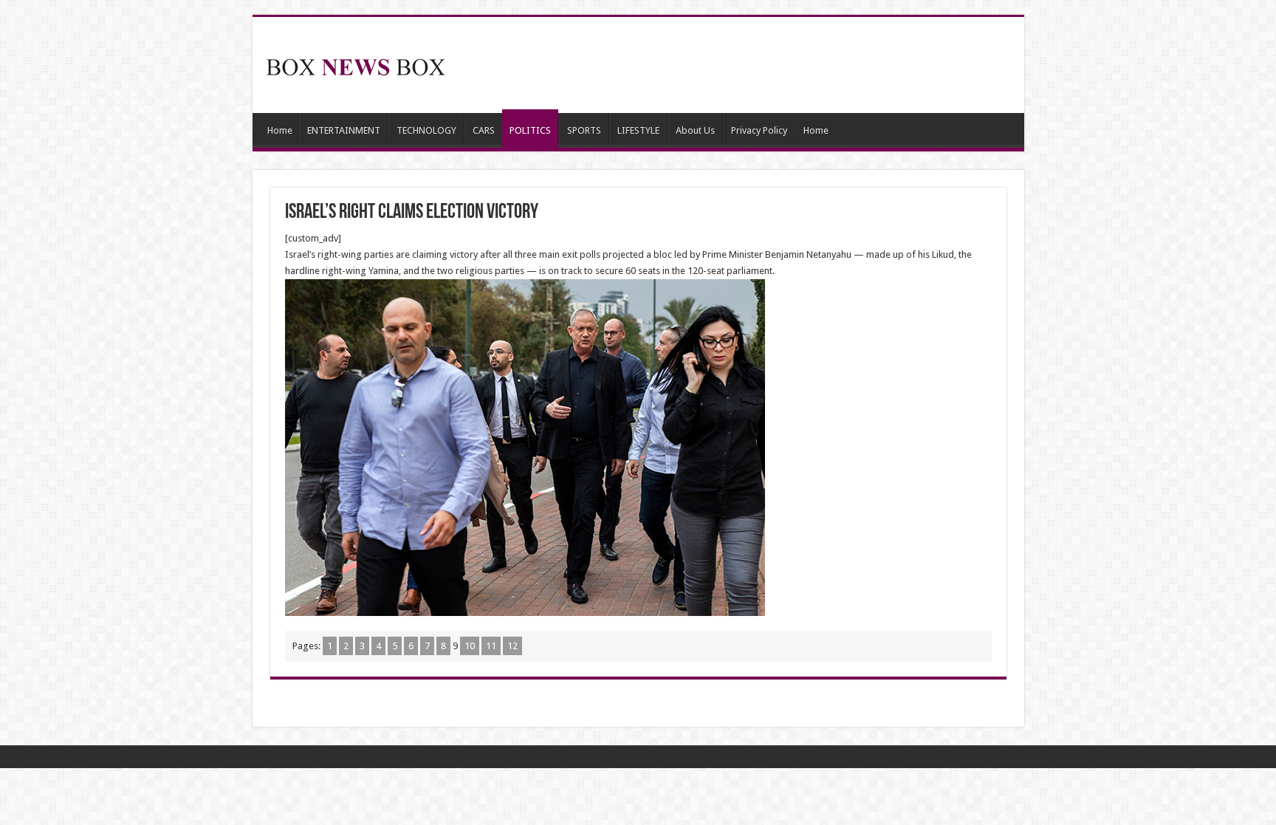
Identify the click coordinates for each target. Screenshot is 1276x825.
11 (491, 645)
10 (469, 645)
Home (279, 130)
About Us (695, 130)
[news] (356, 64)
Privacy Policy (759, 130)
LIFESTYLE (638, 130)
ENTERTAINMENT (343, 130)
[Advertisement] (744, 65)
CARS (484, 130)
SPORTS (584, 130)
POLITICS (530, 130)
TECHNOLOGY (426, 130)
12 (512, 645)
